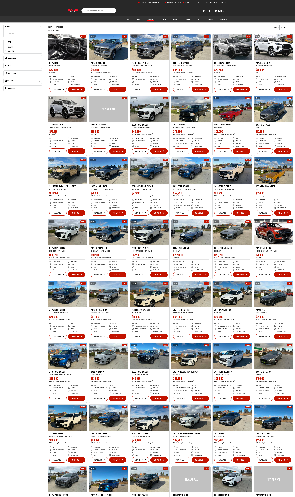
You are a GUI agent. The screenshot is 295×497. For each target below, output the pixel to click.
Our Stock (150, 19)
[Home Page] (73, 10)
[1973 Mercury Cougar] (273, 170)
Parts (188, 19)
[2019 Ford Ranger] (67, 356)
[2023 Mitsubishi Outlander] (191, 356)
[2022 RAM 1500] (191, 109)
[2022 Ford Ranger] (149, 356)
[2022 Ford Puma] (108, 356)
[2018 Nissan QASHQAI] (149, 294)
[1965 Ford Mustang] (232, 109)
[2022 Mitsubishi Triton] (108, 479)
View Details (57, 89)
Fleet (199, 19)
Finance (210, 19)
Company (223, 19)
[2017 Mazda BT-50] (191, 479)
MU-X (138, 19)
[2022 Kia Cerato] (232, 418)
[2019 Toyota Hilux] (273, 418)
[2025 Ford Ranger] (108, 47)
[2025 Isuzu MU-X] (273, 47)
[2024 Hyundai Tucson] (67, 479)
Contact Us (75, 89)
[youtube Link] (225, 2)
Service (175, 19)
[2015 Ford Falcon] (273, 356)
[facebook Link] (222, 2)
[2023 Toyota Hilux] (108, 294)
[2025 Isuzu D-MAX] (232, 47)
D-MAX (127, 19)
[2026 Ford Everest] (191, 294)
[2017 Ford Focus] (273, 109)
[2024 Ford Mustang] (191, 232)
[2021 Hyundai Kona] (232, 294)
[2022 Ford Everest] (149, 418)
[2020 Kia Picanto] (232, 479)
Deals (164, 19)
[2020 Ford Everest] (67, 418)
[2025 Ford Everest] (149, 47)
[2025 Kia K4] (67, 47)
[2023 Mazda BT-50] (273, 479)
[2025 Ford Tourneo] (232, 356)
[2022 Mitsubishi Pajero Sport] (191, 418)
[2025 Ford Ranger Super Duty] (67, 170)
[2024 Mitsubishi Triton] (149, 170)
